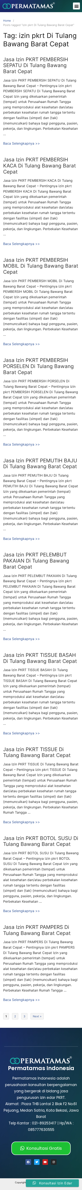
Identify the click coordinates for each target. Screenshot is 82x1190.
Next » (37, 1016)
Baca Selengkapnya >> (21, 143)
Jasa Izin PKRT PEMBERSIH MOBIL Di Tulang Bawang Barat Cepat (40, 266)
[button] (76, 6)
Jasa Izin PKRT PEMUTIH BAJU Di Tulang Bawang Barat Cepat (40, 464)
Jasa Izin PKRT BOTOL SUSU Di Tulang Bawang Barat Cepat (40, 841)
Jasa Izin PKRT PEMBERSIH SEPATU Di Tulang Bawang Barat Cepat (35, 65)
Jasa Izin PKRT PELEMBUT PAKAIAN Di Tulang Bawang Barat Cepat (36, 561)
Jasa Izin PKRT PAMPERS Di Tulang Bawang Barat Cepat (37, 930)
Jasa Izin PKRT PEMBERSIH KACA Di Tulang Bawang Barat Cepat (39, 166)
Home (7, 20)
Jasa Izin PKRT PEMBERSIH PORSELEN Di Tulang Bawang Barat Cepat (38, 366)
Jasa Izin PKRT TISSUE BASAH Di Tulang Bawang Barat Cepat (40, 658)
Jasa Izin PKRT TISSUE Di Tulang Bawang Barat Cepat (37, 752)
